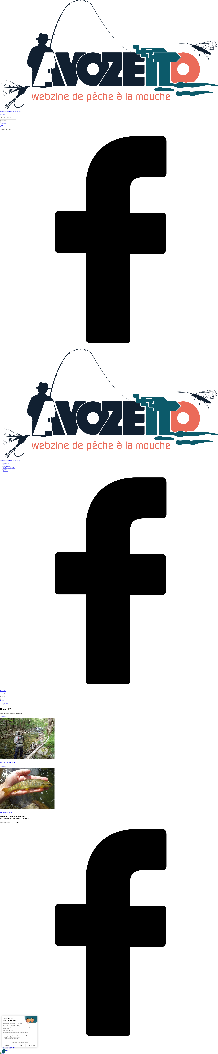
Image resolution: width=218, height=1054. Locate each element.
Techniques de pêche (9, 468)
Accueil (5, 703)
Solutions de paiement (9, 1047)
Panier (1, 126)
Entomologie (6, 466)
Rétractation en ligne (8, 1048)
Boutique (5, 471)
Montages (6, 463)
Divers (5, 469)
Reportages (6, 465)
